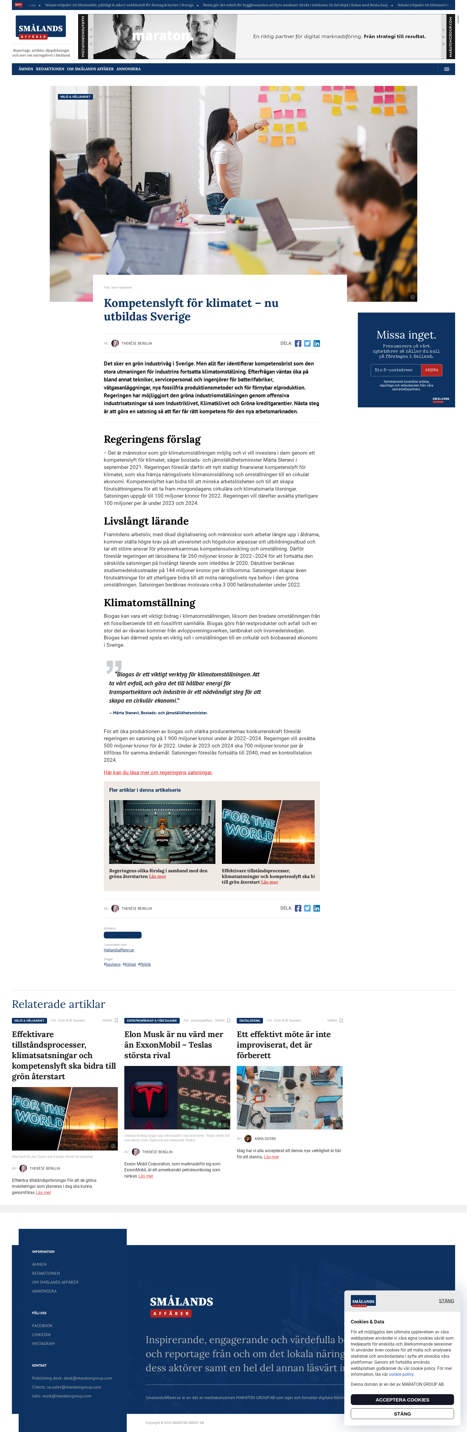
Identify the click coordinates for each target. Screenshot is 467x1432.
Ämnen (26, 68)
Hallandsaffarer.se (117, 96)
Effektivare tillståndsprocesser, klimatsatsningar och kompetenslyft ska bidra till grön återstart (272, 876)
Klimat (130, 964)
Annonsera (128, 68)
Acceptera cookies (402, 1400)
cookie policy (401, 1374)
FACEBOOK (42, 1325)
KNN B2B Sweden (71, 1020)
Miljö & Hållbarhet (75, 97)
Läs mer (43, 1192)
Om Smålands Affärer (90, 68)
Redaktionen (50, 68)
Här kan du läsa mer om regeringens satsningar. (158, 772)
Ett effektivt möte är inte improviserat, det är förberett (284, 1044)
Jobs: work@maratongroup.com (61, 1396)
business (113, 964)
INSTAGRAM (43, 1343)
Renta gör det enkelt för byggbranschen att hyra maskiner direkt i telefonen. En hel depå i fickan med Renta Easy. (234, 5)
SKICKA (431, 370)
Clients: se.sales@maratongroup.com (66, 1387)
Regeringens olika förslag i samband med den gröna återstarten (158, 873)
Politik (145, 964)
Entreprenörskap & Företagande (152, 1020)
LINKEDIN (41, 1334)
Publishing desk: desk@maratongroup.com (72, 1378)
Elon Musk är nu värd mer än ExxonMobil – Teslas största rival (173, 1044)
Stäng (446, 1301)
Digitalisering (249, 1020)
